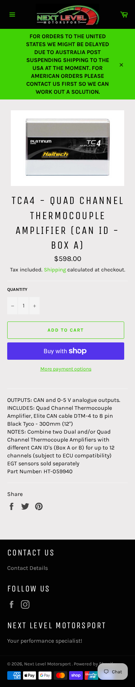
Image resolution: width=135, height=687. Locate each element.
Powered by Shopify (94, 663)
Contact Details (27, 567)
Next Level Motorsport (48, 663)
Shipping (55, 269)
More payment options (65, 369)
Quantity (17, 289)
